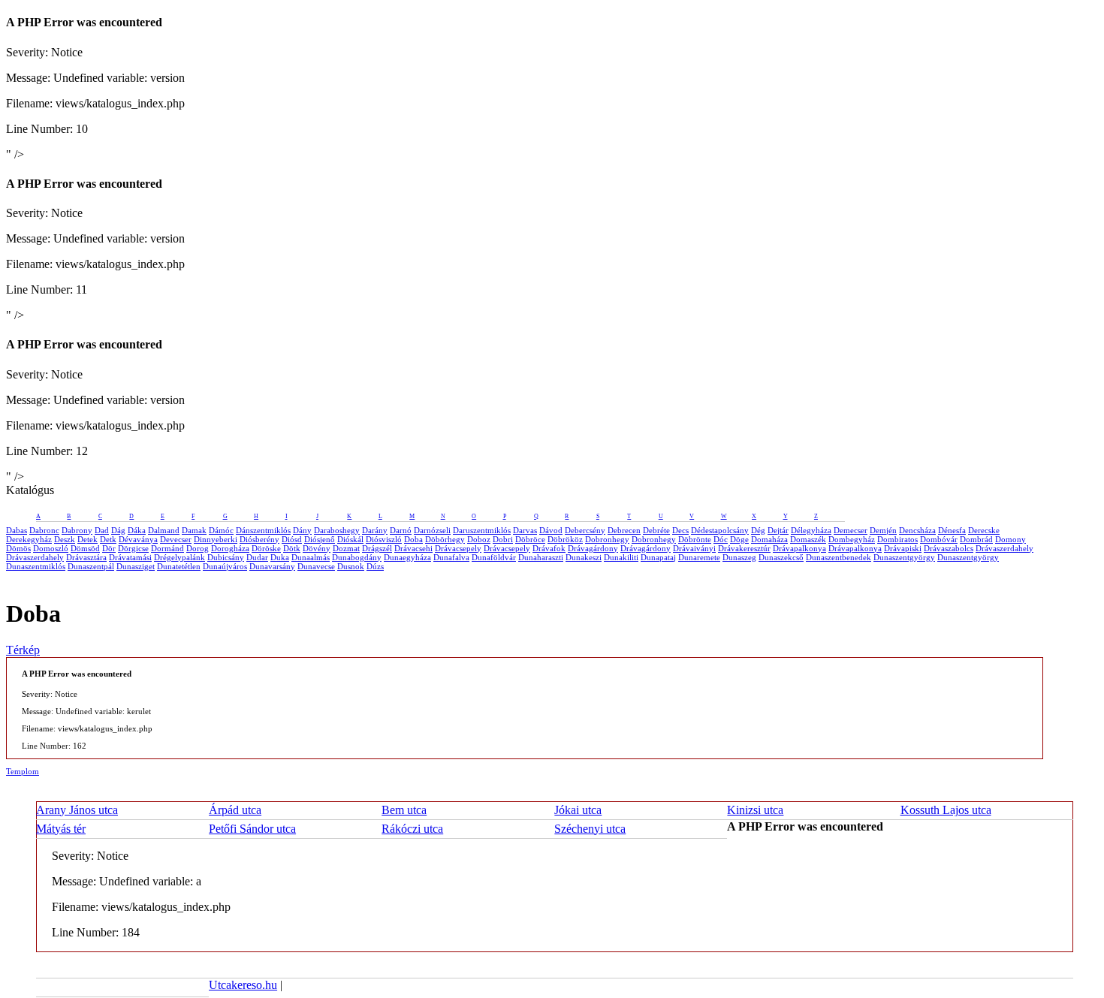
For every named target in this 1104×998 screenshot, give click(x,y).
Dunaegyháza (407, 557)
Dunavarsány (272, 566)
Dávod (551, 530)
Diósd (292, 539)
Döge (739, 539)
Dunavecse (316, 566)
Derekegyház (29, 539)
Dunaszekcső (781, 557)
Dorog (197, 548)
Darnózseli (432, 530)
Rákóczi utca (412, 828)
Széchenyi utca (590, 828)
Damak (194, 530)
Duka (279, 557)
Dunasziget (135, 566)
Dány (302, 530)
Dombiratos (897, 539)
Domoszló (50, 548)
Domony (1010, 539)
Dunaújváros (225, 566)
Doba (413, 539)
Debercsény (585, 530)
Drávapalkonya (799, 548)
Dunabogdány (357, 557)
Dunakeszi (584, 557)
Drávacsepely (458, 548)
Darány (375, 530)
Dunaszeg (739, 557)
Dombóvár (939, 539)
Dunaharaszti (540, 557)
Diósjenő (319, 539)
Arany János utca (77, 810)
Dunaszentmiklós (35, 566)
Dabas (16, 530)
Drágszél (377, 548)
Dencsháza (917, 530)
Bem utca (404, 810)
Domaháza (769, 539)
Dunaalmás (310, 557)
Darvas (525, 530)
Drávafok (549, 548)
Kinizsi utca (755, 810)
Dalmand (163, 530)
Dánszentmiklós (263, 530)
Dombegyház (851, 539)
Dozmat (346, 548)
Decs (680, 530)
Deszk (64, 539)
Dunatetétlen (179, 566)
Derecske (984, 530)
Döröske (266, 548)
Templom (22, 771)
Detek (87, 539)
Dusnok (350, 566)
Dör (109, 548)
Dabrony (77, 530)
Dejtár (778, 530)
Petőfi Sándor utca (252, 828)
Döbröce (530, 539)
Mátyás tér (61, 828)
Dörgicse (133, 548)
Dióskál (350, 539)
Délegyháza (811, 530)
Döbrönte (694, 539)
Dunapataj (658, 557)
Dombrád (976, 539)
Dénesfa (952, 530)
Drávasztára (86, 557)
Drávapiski (903, 548)
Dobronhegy (607, 539)
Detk (108, 539)
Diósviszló (384, 539)
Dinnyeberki (215, 539)
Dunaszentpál (91, 566)
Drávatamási (130, 557)
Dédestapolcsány (720, 530)
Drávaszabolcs (948, 548)
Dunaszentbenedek (838, 557)
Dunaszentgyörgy (904, 557)
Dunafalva (451, 557)
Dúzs (375, 566)
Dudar (257, 557)
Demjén (883, 530)
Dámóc (221, 530)
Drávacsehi (413, 548)
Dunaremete (699, 557)
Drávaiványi (694, 548)
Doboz (478, 539)
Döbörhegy (445, 539)
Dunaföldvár (494, 557)
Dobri (503, 539)
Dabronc (44, 530)
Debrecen (624, 530)
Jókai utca (578, 810)
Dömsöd (85, 548)
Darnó (401, 530)
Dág (118, 530)
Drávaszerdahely (1004, 548)
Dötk (291, 548)
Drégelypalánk (179, 557)
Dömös (18, 548)
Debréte (656, 530)
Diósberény (259, 539)
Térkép (23, 650)
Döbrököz (565, 539)
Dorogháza (230, 548)
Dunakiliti (621, 557)
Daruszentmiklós (482, 530)
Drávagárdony (593, 548)
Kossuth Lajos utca (945, 810)
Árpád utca (235, 810)
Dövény (316, 548)
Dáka (137, 530)
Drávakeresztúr (744, 548)
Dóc (720, 539)
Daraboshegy (337, 530)
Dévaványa (138, 539)
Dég (758, 530)
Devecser (176, 539)
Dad (102, 530)
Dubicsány (225, 557)
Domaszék (808, 539)
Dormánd (167, 548)
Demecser (850, 530)
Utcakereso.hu (243, 984)
